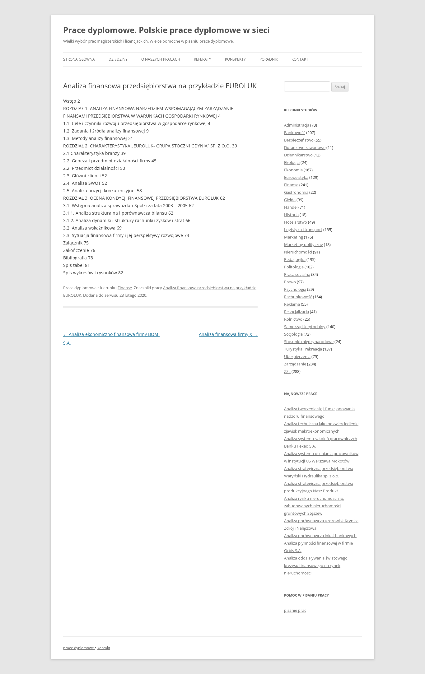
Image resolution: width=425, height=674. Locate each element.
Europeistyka (296, 177)
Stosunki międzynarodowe (309, 341)
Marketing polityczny (303, 244)
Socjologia (293, 334)
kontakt (103, 647)
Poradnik (268, 59)
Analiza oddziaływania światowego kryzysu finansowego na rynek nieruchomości (316, 565)
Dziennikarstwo (298, 155)
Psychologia (295, 289)
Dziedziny (118, 59)
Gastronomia (296, 192)
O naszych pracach (160, 59)
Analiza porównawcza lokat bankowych (320, 535)
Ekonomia (293, 170)
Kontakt (300, 59)
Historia (291, 214)
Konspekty (235, 59)
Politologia (294, 267)
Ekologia (292, 162)
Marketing (293, 237)
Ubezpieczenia (297, 356)
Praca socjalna (297, 274)
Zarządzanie (295, 364)
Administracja (296, 125)
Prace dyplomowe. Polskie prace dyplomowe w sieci (166, 29)
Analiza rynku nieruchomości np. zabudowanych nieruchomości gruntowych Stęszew (314, 505)
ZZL (287, 371)
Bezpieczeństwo (299, 140)
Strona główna (79, 59)
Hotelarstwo (295, 222)
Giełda (290, 199)
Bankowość (294, 132)
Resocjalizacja (296, 311)
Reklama (292, 304)
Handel (290, 207)
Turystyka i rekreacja (303, 349)
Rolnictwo (293, 319)
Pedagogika (295, 259)
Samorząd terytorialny (304, 326)
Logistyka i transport (303, 229)
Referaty (202, 59)
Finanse (125, 288)
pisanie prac (295, 610)
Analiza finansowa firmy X (228, 334)
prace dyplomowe (79, 647)
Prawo (290, 282)
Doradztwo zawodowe (304, 147)
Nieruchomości (298, 252)
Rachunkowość (298, 297)
